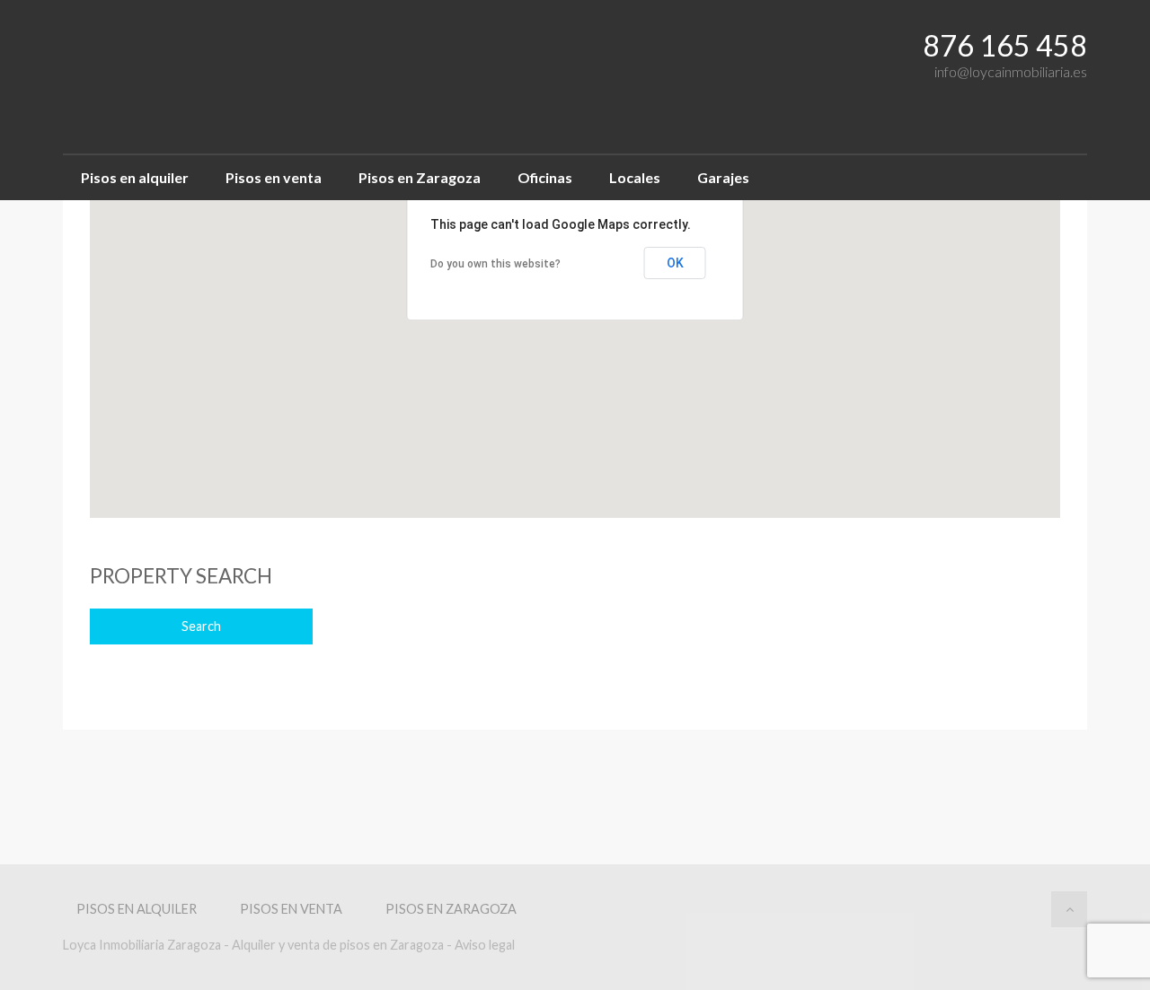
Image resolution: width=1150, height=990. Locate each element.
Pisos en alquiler (135, 177)
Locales (634, 177)
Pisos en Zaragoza (419, 177)
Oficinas (545, 177)
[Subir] (1069, 909)
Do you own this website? (495, 264)
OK (675, 263)
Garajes (723, 177)
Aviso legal (485, 944)
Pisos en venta (274, 177)
